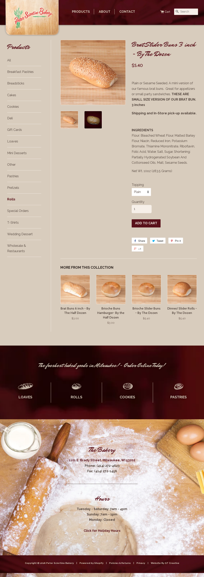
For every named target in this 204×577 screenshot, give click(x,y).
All (9, 60)
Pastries (13, 176)
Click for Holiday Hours (102, 531)
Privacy (140, 563)
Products (81, 12)
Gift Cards (14, 130)
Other (11, 165)
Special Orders (18, 211)
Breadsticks (15, 83)
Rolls (11, 199)
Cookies (13, 107)
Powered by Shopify (91, 563)
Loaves (12, 141)
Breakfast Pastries (20, 72)
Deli (10, 118)
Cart (167, 12)
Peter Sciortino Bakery (60, 563)
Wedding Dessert (20, 234)
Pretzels (13, 188)
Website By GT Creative (165, 563)
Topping (138, 185)
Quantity (138, 202)
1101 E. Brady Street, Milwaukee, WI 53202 (102, 460)
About (104, 12)
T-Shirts (13, 222)
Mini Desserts (17, 153)
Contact (127, 12)
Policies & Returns (120, 563)
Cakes (11, 95)
